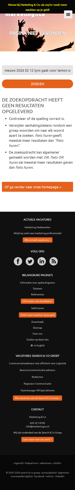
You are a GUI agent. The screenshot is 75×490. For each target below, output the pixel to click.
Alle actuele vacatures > (37, 239)
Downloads (37, 321)
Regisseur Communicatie (37, 383)
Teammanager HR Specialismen (37, 390)
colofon (57, 462)
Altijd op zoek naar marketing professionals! (38, 233)
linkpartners (31, 462)
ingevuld (18, 462)
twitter (50, 476)
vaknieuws (45, 462)
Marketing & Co (37, 416)
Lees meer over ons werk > (37, 439)
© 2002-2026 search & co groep (23, 472)
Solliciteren (37, 308)
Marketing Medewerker (37, 227)
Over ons (37, 333)
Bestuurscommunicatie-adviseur (37, 369)
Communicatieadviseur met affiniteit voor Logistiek (37, 363)
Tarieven (37, 288)
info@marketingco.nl (37, 426)
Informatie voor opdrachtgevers (37, 282)
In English (39, 345)
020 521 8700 (37, 422)
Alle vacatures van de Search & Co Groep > (37, 397)
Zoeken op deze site (38, 339)
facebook (39, 476)
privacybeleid (49, 472)
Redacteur (37, 376)
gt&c (29, 476)
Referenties (37, 294)
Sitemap (37, 327)
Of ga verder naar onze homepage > (33, 187)
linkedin (59, 476)
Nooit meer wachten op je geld (38, 314)
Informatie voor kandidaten (37, 301)
